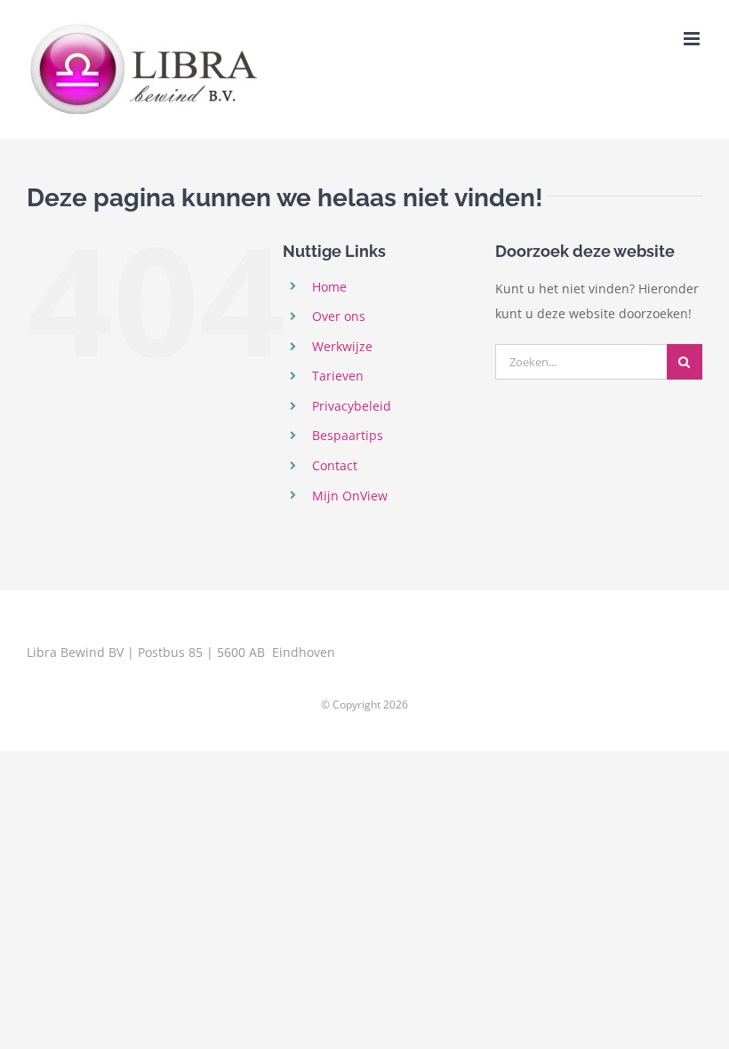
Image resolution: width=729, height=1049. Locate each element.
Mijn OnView (350, 495)
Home (329, 286)
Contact (334, 465)
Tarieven (338, 375)
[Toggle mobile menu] (693, 38)
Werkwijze (342, 346)
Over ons (338, 316)
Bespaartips (347, 435)
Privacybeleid (351, 405)
